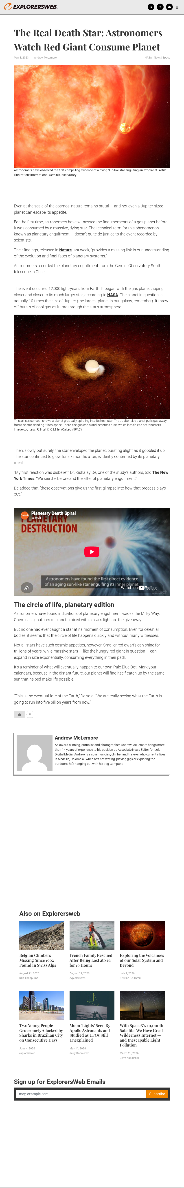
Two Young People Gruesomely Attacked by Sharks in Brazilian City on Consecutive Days (41, 1033)
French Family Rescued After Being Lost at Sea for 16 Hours (91, 960)
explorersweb (77, 978)
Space (166, 57)
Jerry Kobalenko (79, 1053)
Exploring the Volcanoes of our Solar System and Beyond (142, 960)
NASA (148, 57)
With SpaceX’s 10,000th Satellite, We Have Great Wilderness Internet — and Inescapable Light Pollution (141, 1035)
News (157, 57)
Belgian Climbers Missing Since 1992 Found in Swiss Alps (37, 960)
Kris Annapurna (28, 978)
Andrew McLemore (45, 57)
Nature (65, 250)
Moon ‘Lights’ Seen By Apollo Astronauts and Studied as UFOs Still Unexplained (90, 1033)
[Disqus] (92, 841)
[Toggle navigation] (177, 7)
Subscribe (157, 1094)
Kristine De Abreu (130, 978)
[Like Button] (19, 714)
